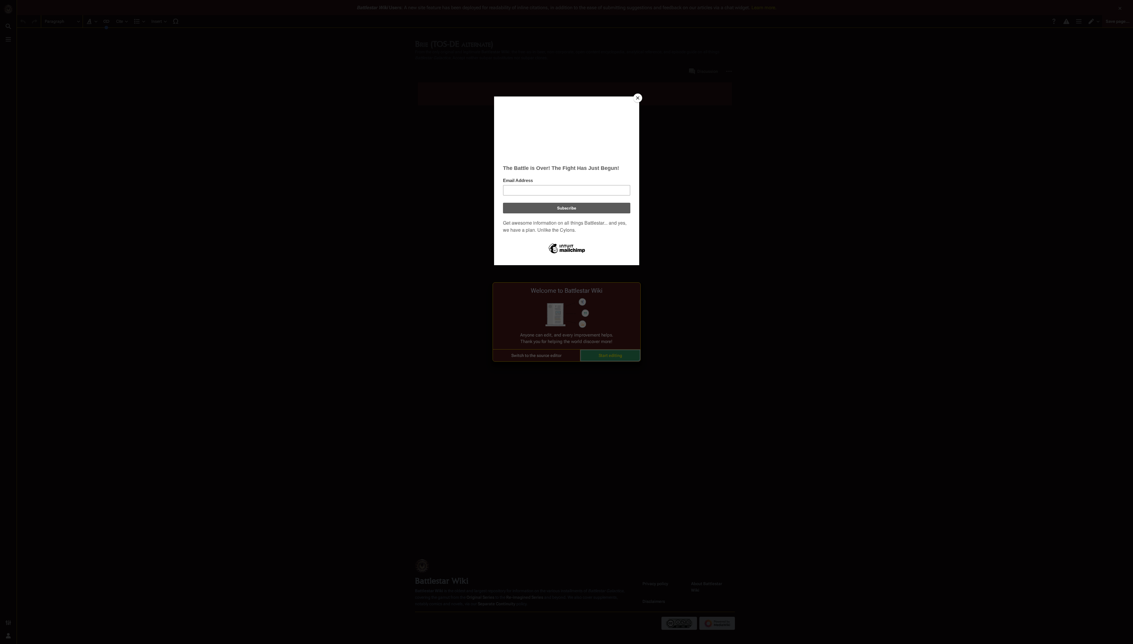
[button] (536, 355)
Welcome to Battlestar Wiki (566, 290)
